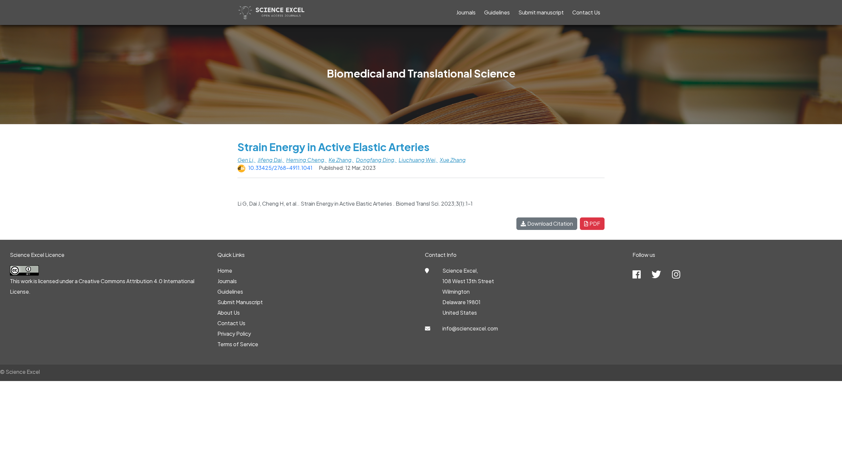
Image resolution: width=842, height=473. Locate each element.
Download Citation (550, 223)
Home (224, 270)
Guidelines (497, 12)
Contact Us (586, 12)
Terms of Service (237, 344)
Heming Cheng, (306, 159)
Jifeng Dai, (271, 159)
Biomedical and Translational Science (421, 73)
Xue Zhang (453, 159)
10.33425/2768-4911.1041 (280, 167)
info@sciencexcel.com (470, 328)
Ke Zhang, (341, 159)
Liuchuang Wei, (418, 159)
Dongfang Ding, (376, 159)
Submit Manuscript (240, 302)
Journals (466, 12)
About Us (228, 312)
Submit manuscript (541, 12)
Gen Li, (246, 159)
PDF (594, 223)
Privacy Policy (234, 333)
